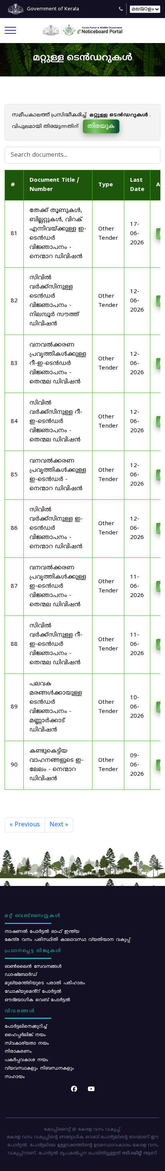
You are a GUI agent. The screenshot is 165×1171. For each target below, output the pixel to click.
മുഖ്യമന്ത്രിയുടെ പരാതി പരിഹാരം (45, 982)
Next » (59, 825)
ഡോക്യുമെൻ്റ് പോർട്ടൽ (33, 991)
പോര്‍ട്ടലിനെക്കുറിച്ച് (25, 1025)
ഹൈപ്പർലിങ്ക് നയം (25, 1034)
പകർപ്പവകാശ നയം (26, 1059)
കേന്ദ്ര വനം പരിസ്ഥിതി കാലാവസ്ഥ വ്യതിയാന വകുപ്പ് (67, 939)
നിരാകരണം (18, 1050)
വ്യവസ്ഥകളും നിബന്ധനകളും (39, 1067)
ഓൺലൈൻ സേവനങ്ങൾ (33, 966)
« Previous (25, 825)
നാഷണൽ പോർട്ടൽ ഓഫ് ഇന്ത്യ (42, 931)
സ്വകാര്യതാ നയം (27, 1042)
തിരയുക (101, 126)
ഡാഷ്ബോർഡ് (20, 974)
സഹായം (15, 1076)
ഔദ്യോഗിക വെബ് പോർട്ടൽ (37, 999)
